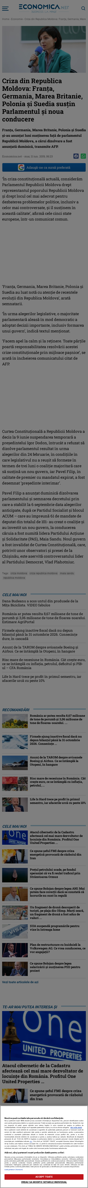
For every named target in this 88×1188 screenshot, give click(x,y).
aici (31, 1141)
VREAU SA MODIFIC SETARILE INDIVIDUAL (44, 1182)
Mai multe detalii (76, 1127)
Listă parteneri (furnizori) (13, 1170)
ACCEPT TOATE (43, 1176)
